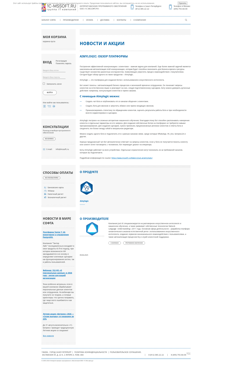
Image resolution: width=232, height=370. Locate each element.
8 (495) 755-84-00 (178, 355)
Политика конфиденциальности (90, 352)
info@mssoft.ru (62, 149)
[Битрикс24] (54, 106)
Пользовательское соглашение (125, 352)
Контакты (121, 20)
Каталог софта (49, 20)
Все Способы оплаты (51, 177)
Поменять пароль (63, 63)
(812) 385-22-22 (142, 9)
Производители (71, 20)
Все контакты (49, 138)
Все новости (48, 336)
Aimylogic (84, 201)
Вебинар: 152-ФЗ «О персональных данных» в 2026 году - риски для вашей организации (57, 274)
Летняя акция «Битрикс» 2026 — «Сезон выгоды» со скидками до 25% (58, 316)
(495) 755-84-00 (180, 9)
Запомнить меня (54, 84)
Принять (182, 3)
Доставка (104, 20)
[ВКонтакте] (49, 106)
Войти (50, 92)
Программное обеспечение (134, 243)
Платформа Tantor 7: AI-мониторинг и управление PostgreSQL (56, 234)
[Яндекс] (44, 106)
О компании (139, 20)
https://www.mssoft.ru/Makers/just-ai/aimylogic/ (132, 158)
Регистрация (61, 61)
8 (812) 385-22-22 (156, 355)
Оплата (89, 20)
